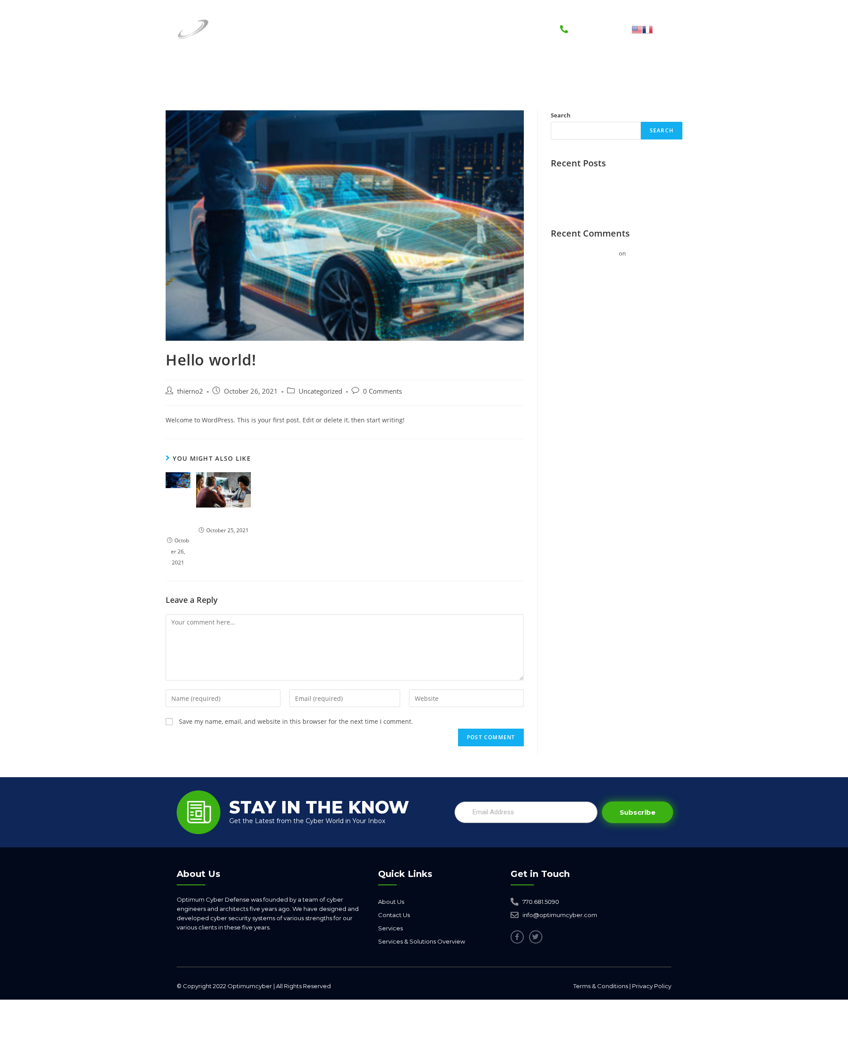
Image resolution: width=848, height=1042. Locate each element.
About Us (370, 29)
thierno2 (190, 391)
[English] (637, 29)
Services (314, 29)
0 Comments (382, 391)
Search (561, 115)
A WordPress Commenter (584, 253)
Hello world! (178, 513)
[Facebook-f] (517, 937)
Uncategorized (320, 391)
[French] (647, 29)
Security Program (433, 29)
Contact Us (506, 29)
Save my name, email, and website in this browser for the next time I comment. (296, 721)
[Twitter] (535, 937)
